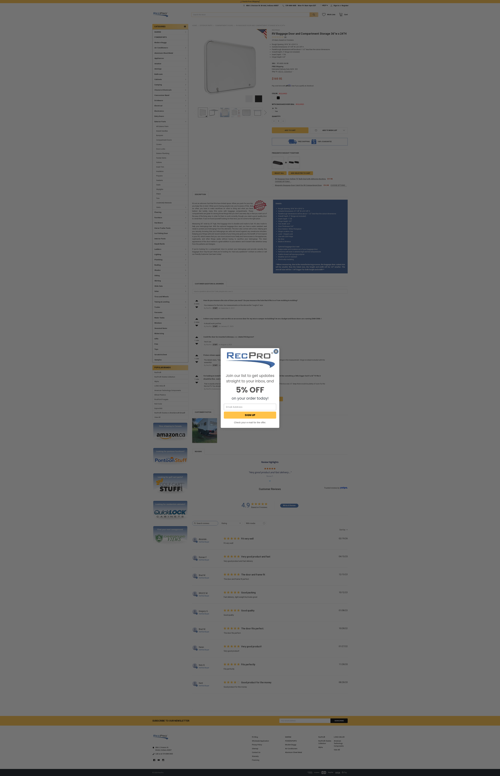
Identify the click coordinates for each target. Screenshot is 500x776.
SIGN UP (250, 415)
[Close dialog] (276, 351)
